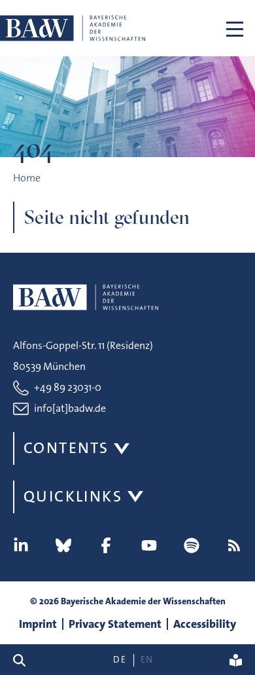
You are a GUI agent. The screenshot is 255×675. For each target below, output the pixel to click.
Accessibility (204, 624)
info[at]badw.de (70, 408)
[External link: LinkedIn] (21, 545)
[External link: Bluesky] (63, 545)
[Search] (24, 659)
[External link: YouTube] (149, 545)
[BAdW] (72, 28)
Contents (66, 447)
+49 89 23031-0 (67, 387)
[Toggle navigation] (234, 28)
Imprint (38, 624)
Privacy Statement (115, 624)
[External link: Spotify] (191, 545)
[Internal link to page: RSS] (234, 545)
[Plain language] (236, 659)
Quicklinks (73, 496)
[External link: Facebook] (106, 545)
